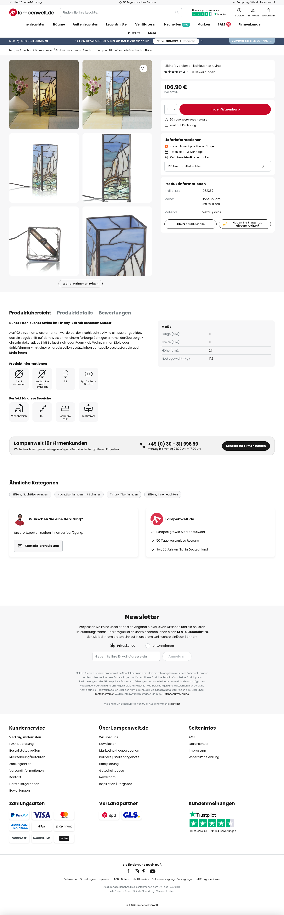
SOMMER (176, 41)
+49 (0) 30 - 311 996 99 (173, 444)
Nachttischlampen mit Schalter (79, 494)
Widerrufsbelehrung (204, 757)
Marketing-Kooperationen (119, 750)
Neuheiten (176, 24)
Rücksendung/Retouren (27, 757)
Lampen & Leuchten (20, 50)
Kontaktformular (104, 694)
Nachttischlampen (96, 50)
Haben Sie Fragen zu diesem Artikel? (248, 224)
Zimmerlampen (44, 50)
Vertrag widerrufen (25, 737)
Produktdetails (75, 313)
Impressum (197, 750)
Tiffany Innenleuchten (163, 494)
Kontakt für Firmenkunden (246, 446)
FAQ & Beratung (21, 744)
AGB (192, 737)
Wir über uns (108, 737)
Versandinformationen (26, 770)
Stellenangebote (126, 757)
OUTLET (134, 33)
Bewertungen (115, 313)
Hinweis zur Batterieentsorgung (156, 879)
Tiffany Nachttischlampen (30, 494)
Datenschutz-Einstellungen (80, 879)
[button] (44, 168)
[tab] (30, 313)
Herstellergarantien (24, 784)
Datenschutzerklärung (176, 694)
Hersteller (174, 703)
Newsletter (107, 744)
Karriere (105, 757)
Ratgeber (125, 784)
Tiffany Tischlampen (124, 494)
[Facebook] (130, 871)
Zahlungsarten (20, 764)
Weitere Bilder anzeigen (81, 283)
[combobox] (121, 12)
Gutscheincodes (111, 770)
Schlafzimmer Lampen (68, 50)
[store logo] (31, 12)
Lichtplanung (109, 764)
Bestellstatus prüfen (24, 750)
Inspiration (107, 784)
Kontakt (15, 777)
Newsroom (107, 777)
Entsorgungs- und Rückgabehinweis (198, 879)
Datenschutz (198, 744)
